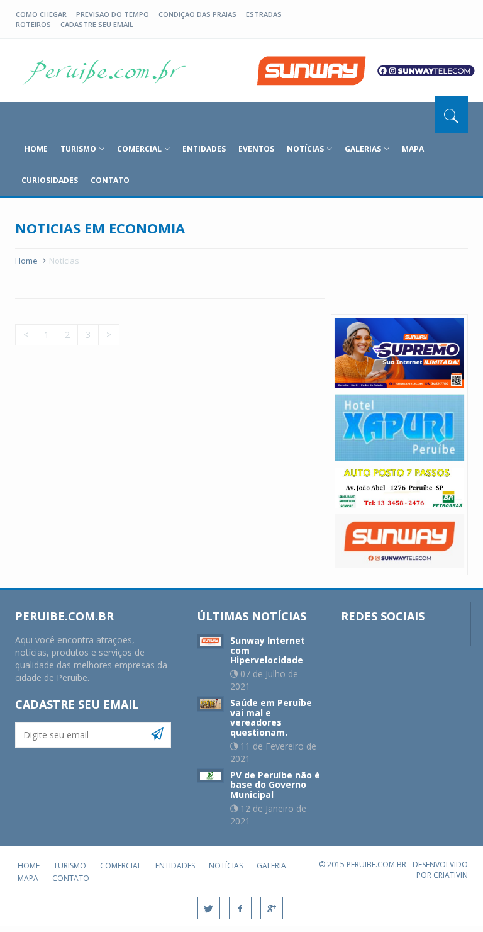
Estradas (264, 14)
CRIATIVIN (450, 875)
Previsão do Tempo (112, 14)
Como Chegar (41, 14)
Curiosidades (49, 180)
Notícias (305, 148)
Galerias (363, 148)
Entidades (204, 148)
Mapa (413, 148)
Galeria (271, 865)
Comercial (139, 148)
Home (26, 260)
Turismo (78, 148)
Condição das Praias (197, 14)
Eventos (256, 148)
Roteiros (33, 24)
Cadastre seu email (96, 24)
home (36, 148)
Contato (110, 180)
